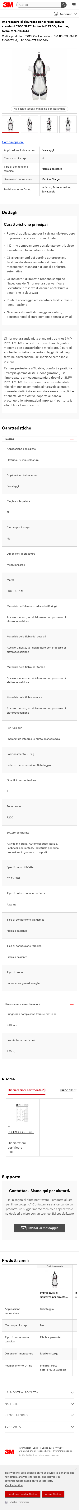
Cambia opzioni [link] (13, 142)
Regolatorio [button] (16, 1415)
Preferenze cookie (62, 1451)
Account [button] (65, 14)
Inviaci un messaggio (43, 1228)
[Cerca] (64, 5)
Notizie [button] (11, 1404)
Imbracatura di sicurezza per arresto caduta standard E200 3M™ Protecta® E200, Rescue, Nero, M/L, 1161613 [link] (54, 1295)
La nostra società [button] (22, 1392)
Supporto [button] (13, 1426)
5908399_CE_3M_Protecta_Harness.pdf (22, 1132)
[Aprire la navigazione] (74, 5)
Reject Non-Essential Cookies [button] (22, 1494)
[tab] (26, 1090)
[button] (17, 1502)
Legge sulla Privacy (52, 1448)
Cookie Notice (14, 1485)
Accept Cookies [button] (53, 1494)
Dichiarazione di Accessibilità (35, 1451)
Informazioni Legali (29, 1448)
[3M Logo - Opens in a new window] (8, 5)
